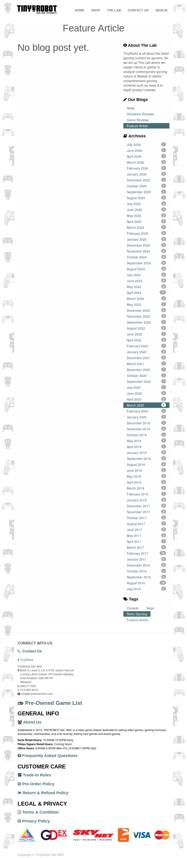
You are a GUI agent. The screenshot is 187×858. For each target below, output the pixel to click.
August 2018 (145, 464)
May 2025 (145, 215)
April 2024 (145, 292)
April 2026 (145, 156)
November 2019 (145, 429)
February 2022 (145, 346)
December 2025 (145, 180)
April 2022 (145, 340)
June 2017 (145, 529)
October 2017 (145, 517)
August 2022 (145, 328)
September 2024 (145, 263)
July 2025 (145, 203)
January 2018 (145, 500)
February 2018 (145, 494)
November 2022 (145, 316)
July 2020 (145, 387)
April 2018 (145, 482)
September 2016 (145, 577)
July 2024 (145, 275)
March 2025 (145, 227)
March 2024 (145, 298)
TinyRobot (26, 659)
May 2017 (145, 535)
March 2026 (145, 162)
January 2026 (145, 174)
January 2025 (145, 239)
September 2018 (145, 458)
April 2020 (145, 399)
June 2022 (145, 334)
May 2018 (145, 476)
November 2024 (145, 251)
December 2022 (145, 310)
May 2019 (145, 440)
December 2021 (145, 358)
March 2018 (145, 488)
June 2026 (145, 150)
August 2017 (145, 523)
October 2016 (145, 571)
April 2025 (145, 221)
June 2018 (145, 470)
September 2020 (145, 381)
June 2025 (145, 209)
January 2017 (145, 559)
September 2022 (145, 322)
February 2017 (145, 553)
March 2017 (145, 547)
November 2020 (145, 369)
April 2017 (145, 541)
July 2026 (145, 144)
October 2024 (145, 257)
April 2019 (145, 446)
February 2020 (145, 411)
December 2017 (145, 506)
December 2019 (145, 423)
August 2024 (145, 269)
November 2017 (145, 512)
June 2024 (145, 280)
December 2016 (145, 565)
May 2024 (145, 286)
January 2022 (145, 352)
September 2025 (145, 192)
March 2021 (145, 363)
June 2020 (145, 393)
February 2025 (145, 233)
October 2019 (145, 435)
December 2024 (145, 245)
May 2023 (145, 304)
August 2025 (145, 198)
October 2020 (145, 375)
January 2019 (145, 452)
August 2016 (145, 583)
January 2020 (145, 417)
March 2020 (145, 405)
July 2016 (145, 589)
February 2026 (145, 168)
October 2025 (145, 186)
